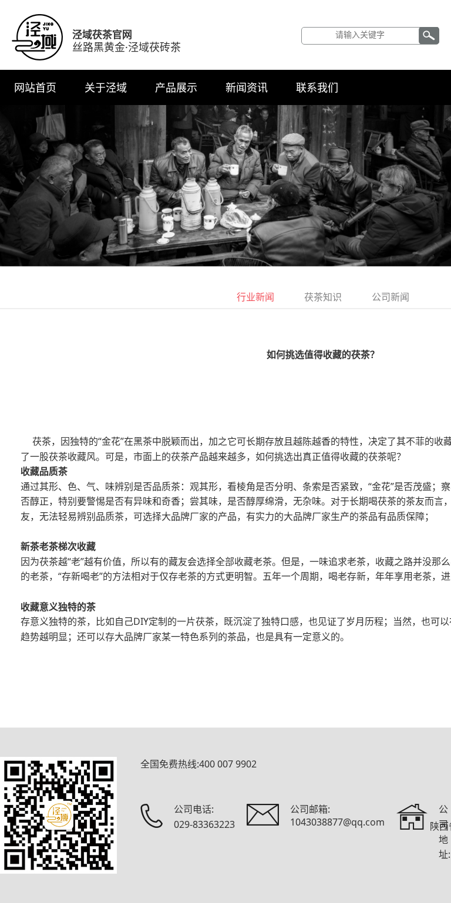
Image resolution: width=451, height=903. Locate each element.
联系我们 (317, 87)
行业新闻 (255, 296)
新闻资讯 (247, 87)
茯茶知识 (323, 296)
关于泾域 (106, 87)
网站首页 (35, 87)
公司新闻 (390, 296)
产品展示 (176, 87)
